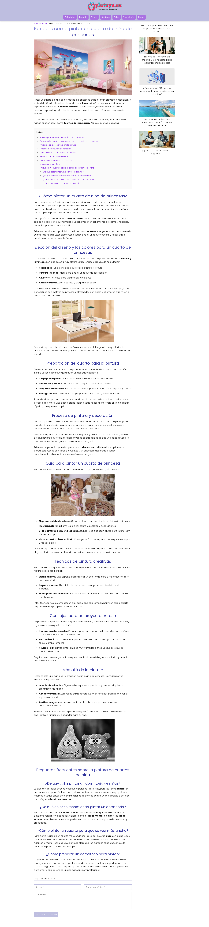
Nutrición (106, 17)
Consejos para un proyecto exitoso (56, 160)
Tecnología (128, 17)
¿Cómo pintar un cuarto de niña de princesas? (62, 137)
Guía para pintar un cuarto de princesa (58, 152)
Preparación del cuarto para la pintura (58, 145)
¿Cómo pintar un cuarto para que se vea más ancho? (68, 179)
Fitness (94, 17)
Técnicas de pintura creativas (54, 156)
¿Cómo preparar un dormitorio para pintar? (63, 183)
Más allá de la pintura (50, 164)
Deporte (83, 17)
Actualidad (70, 17)
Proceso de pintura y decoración (55, 148)
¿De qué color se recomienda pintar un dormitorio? (67, 175)
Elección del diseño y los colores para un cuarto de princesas (69, 141)
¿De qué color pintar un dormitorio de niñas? (64, 171)
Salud (116, 17)
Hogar (141, 17)
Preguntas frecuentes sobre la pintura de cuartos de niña (67, 167)
